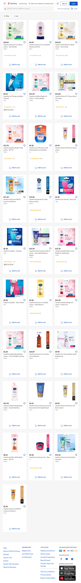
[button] (69, 9)
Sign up (64, 3)
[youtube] (67, 560)
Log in (74, 3)
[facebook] (61, 560)
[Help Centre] (58, 4)
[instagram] (72, 560)
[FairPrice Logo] (12, 3)
